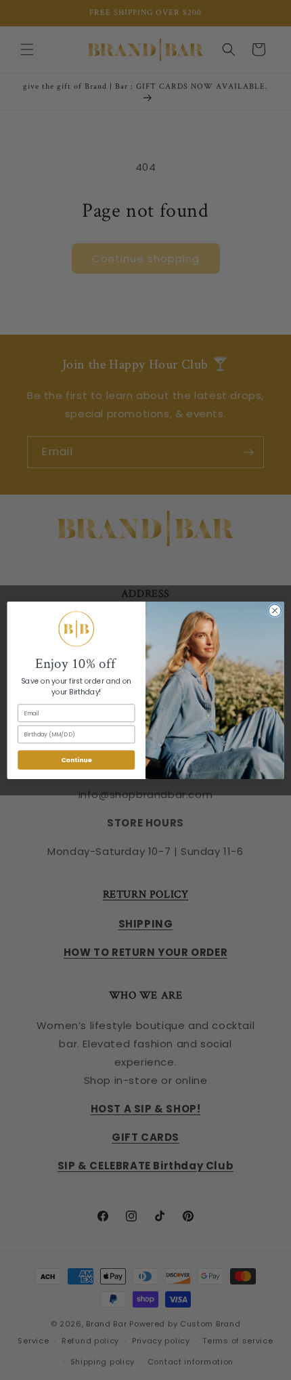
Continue (76, 759)
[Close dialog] (275, 610)
